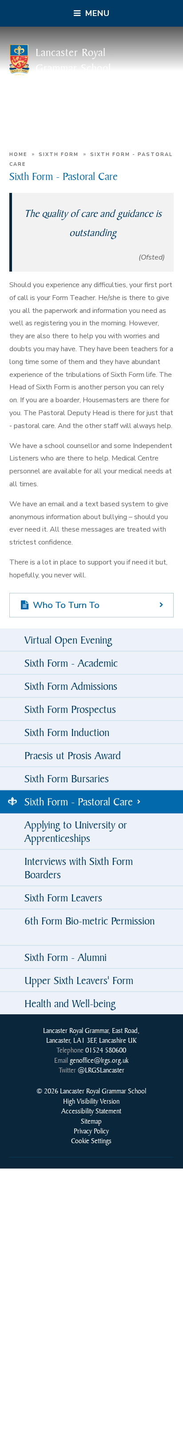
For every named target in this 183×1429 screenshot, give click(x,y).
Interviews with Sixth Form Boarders (78, 867)
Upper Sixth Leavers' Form (78, 980)
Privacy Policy (91, 1131)
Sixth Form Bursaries (66, 778)
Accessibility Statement (91, 1111)
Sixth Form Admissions (70, 686)
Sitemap (91, 1121)
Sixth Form (59, 154)
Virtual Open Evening (68, 639)
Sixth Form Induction (66, 732)
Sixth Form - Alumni (65, 957)
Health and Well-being (69, 1003)
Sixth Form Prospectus (70, 709)
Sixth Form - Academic (71, 663)
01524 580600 (105, 1050)
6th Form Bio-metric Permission (89, 920)
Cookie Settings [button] (91, 1140)
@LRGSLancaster (101, 1070)
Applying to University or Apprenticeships (75, 831)
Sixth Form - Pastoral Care (78, 801)
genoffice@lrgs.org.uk (99, 1060)
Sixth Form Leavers (63, 897)
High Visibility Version (91, 1101)
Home (18, 154)
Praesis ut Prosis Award (72, 755)
